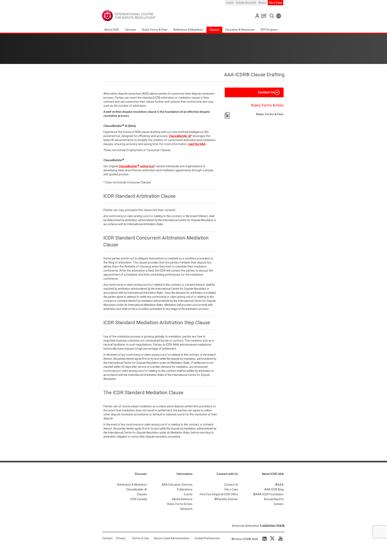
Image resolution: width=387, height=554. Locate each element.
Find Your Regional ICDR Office (219, 494)
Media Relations (182, 499)
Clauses (214, 29)
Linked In (265, 538)
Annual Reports (274, 499)
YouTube (280, 538)
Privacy (121, 538)
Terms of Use (140, 538)
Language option (279, 15)
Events (188, 494)
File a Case (275, 2)
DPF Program (269, 29)
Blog (264, 15)
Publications (184, 489)
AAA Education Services (177, 484)
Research (186, 508)
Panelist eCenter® (226, 499)
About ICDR (111, 29)
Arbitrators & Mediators (132, 484)
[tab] (254, 92)
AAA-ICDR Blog (274, 489)
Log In (230, 2)
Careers (279, 504)
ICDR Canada (138, 499)
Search (272, 15)
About (262, 2)
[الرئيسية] (141, 15)
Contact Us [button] (266, 92)
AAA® (279, 484)
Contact (107, 538)
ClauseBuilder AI (136, 489)
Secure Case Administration (171, 538)
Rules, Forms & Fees (154, 29)
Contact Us (258, 15)
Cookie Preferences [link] (207, 538)
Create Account (246, 2)
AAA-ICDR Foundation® (268, 494)
